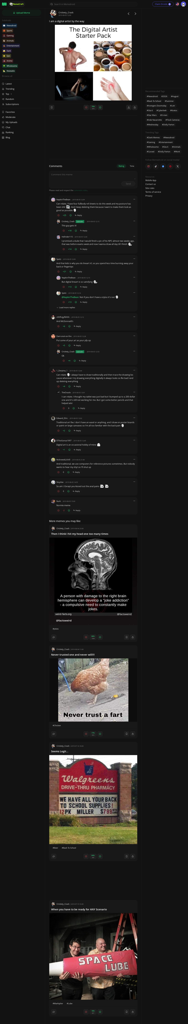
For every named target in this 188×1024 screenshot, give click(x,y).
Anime (7, 60)
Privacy (148, 195)
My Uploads (11, 122)
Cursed (151, 151)
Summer (170, 101)
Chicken (57, 725)
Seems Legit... (59, 751)
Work (177, 151)
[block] (134, 107)
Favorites (10, 111)
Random (10, 99)
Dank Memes (154, 137)
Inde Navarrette (155, 120)
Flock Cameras (173, 120)
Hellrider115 (67, 236)
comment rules (80, 190)
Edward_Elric (62, 418)
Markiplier (58, 1003)
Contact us (150, 184)
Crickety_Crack (66, 12)
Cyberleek (162, 110)
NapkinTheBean (63, 199)
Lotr (173, 105)
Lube (70, 1003)
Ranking (10, 132)
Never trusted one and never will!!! (73, 654)
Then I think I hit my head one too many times (79, 534)
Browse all (7, 76)
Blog (8, 137)
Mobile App (150, 180)
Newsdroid (9, 25)
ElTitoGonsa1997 (64, 440)
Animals (8, 40)
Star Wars (152, 115)
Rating (121, 166)
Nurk (58, 501)
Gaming (8, 35)
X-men (164, 115)
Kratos (174, 110)
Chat (8, 127)
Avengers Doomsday (157, 105)
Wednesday (153, 124)
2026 (165, 96)
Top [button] (8, 93)
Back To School (69, 848)
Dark (7, 50)
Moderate (10, 117)
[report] (128, 107)
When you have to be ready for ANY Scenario (79, 909)
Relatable (9, 71)
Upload (22, 12)
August (175, 96)
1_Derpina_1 (62, 370)
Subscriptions (12, 104)
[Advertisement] (164, 48)
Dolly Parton (168, 124)
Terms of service (153, 192)
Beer (56, 848)
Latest (9, 83)
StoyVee (60, 482)
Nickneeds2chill (63, 459)
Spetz (59, 259)
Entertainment (11, 45)
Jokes (56, 628)
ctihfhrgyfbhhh (63, 317)
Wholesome (10, 66)
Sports (7, 30)
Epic (6, 55)
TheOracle (66, 392)
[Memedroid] (4, 4)
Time (132, 166)
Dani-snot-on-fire (64, 336)
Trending (10, 88)
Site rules (149, 188)
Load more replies (67, 307)
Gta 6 (150, 110)
